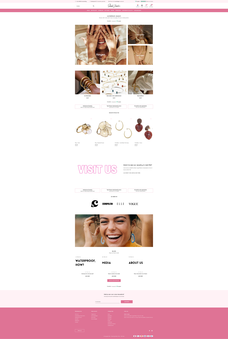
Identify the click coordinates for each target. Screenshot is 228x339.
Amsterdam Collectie (127, 10)
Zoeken (93, 6)
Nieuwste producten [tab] (114, 112)
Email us (79, 330)
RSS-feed (122, 336)
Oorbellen (100, 10)
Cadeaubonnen (137, 10)
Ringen (112, 10)
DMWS (116, 336)
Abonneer (126, 301)
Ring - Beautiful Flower (99, 142)
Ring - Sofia (77, 142)
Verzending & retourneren (80, 315)
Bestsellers (94, 10)
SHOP (101, 58)
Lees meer (87, 276)
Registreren (93, 314)
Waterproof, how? (78, 317)
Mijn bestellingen (94, 315)
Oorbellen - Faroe (138, 142)
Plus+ (119, 336)
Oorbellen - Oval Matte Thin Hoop (122, 142)
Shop (87, 98)
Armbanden (118, 10)
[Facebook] (149, 330)
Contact (76, 322)
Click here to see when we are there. (131, 173)
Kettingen (107, 10)
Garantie (76, 318)
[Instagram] (152, 330)
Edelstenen (77, 320)
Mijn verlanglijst (94, 318)
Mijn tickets (93, 317)
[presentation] (76, 129)
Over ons (76, 314)
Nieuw (88, 10)
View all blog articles (114, 280)
